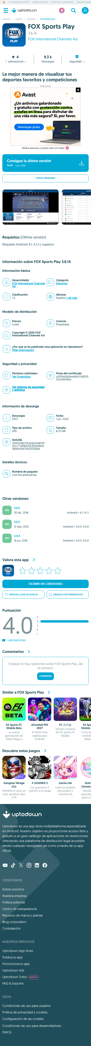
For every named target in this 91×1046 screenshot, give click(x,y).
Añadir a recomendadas (68, 594)
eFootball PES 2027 (39, 726)
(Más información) (23, 350)
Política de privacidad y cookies (24, 1012)
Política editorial (13, 902)
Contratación (11, 928)
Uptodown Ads (13, 970)
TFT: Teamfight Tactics (18, 2)
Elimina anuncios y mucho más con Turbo (43, 148)
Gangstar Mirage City (14, 784)
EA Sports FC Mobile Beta (62, 2)
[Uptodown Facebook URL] (45, 865)
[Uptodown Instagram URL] (29, 865)
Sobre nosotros (13, 889)
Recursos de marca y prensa (22, 915)
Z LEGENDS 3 (40, 783)
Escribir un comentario (46, 584)
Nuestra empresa (14, 896)
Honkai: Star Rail (40, 2)
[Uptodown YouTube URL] (5, 865)
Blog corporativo (14, 922)
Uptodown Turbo (20, 977)
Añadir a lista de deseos (23, 594)
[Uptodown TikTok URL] (13, 865)
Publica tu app (12, 957)
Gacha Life (65, 783)
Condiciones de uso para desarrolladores (31, 1026)
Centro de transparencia (19, 909)
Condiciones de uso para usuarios (26, 1006)
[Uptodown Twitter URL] (21, 865)
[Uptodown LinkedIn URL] (37, 865)
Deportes (61, 283)
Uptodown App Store (17, 951)
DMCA (6, 1032)
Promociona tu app (16, 964)
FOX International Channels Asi (28, 285)
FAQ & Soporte (13, 983)
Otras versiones (45, 178)
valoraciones (14, 61)
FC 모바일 (65, 725)
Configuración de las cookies (23, 1019)
